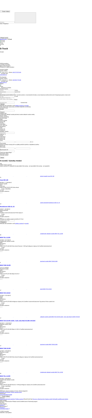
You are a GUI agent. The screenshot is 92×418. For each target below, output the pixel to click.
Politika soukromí (19, 399)
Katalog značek (48, 399)
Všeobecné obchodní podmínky (7, 399)
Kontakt (10, 394)
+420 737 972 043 (16, 72)
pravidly (27, 105)
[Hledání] (25, 17)
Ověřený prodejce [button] (4, 63)
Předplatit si (3, 222)
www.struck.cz (3, 74)
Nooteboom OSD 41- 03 (7, 206)
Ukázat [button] (10, 72)
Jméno (16, 90)
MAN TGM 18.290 (5, 265)
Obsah (15, 99)
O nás (1, 394)
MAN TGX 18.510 (5, 293)
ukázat (2, 157)
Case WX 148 (4, 180)
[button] (46, 30)
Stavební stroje (18, 392)
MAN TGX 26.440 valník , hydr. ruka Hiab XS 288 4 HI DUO (17, 320)
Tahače (13, 392)
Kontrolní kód (24, 102)
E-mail (16, 96)
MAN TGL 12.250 (5, 237)
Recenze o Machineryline (39, 399)
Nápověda (5, 394)
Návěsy (9, 392)
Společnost (17, 91)
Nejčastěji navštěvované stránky (60, 399)
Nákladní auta (3, 392)
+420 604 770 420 (16, 80)
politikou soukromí (19, 105)
